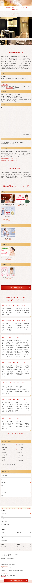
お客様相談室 (19, 549)
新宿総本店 (20, 455)
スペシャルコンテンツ (5, 524)
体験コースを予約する (16, 580)
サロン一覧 (3, 532)
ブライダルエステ (4, 521)
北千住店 (19, 449)
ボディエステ (3, 513)
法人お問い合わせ (4, 540)
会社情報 (2, 544)
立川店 (3, 457)
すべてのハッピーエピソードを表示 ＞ (16, 433)
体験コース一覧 (19, 532)
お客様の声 (3, 529)
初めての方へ (3, 510)
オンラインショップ (20, 546)
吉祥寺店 (4, 452)
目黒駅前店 (20, 460)
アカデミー (3, 549)
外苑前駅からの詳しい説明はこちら (9, 160)
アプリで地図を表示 (27, 134)
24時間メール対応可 (5, 576)
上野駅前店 (20, 447)
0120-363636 (9, 88)
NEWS (18, 537)
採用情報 (18, 544)
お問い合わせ (3, 537)
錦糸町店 (19, 452)
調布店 (19, 457)
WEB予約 (18, 535)
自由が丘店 (4, 455)
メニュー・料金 (4, 535)
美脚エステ (3, 516)
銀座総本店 (20, 444)
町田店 (3, 460)
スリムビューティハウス (6, 2)
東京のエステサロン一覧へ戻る (9, 464)
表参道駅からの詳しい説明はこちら (9, 158)
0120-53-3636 (5, 573)
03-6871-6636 (4, 85)
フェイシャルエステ (4, 518)
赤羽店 (3, 444)
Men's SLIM (3, 546)
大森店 (3, 449)
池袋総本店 (4, 447)
